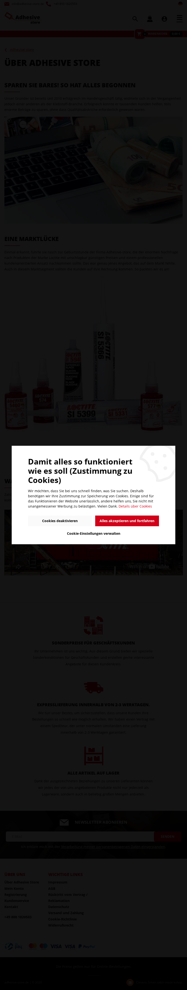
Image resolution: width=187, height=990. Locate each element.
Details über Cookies (135, 506)
